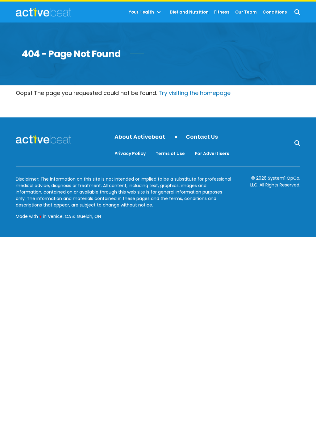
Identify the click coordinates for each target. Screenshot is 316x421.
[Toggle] (159, 12)
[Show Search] (297, 12)
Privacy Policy (130, 153)
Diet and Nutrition (189, 12)
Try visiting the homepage (195, 93)
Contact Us (202, 137)
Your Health (141, 12)
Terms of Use (170, 153)
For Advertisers (212, 153)
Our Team (246, 12)
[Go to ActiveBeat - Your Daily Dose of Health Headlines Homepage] (43, 12)
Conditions (275, 12)
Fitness (222, 12)
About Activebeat (139, 137)
